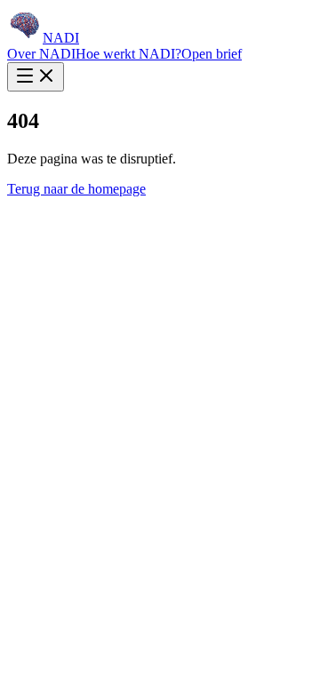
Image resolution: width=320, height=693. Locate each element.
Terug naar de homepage (76, 188)
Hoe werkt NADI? (128, 53)
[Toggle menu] (35, 77)
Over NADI (41, 53)
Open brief (211, 53)
